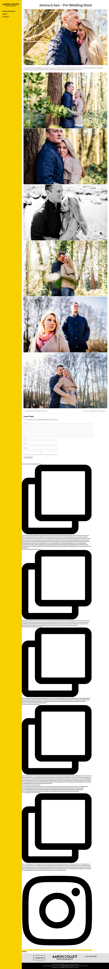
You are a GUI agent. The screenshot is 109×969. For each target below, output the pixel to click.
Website (25, 448)
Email (25, 443)
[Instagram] (89, 959)
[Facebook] (86, 959)
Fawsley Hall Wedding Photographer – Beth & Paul (35, 411)
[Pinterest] (92, 959)
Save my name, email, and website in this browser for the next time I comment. (41, 454)
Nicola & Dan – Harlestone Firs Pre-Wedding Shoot (95, 411)
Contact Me (39, 958)
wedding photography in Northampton (67, 965)
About (4, 14)
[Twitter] (95, 959)
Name (25, 438)
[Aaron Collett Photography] (11, 5)
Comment (26, 422)
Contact (5, 16)
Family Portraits (8, 11)
